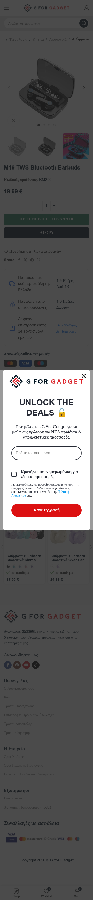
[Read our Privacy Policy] (78, 485)
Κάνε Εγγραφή (47, 510)
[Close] (84, 376)
